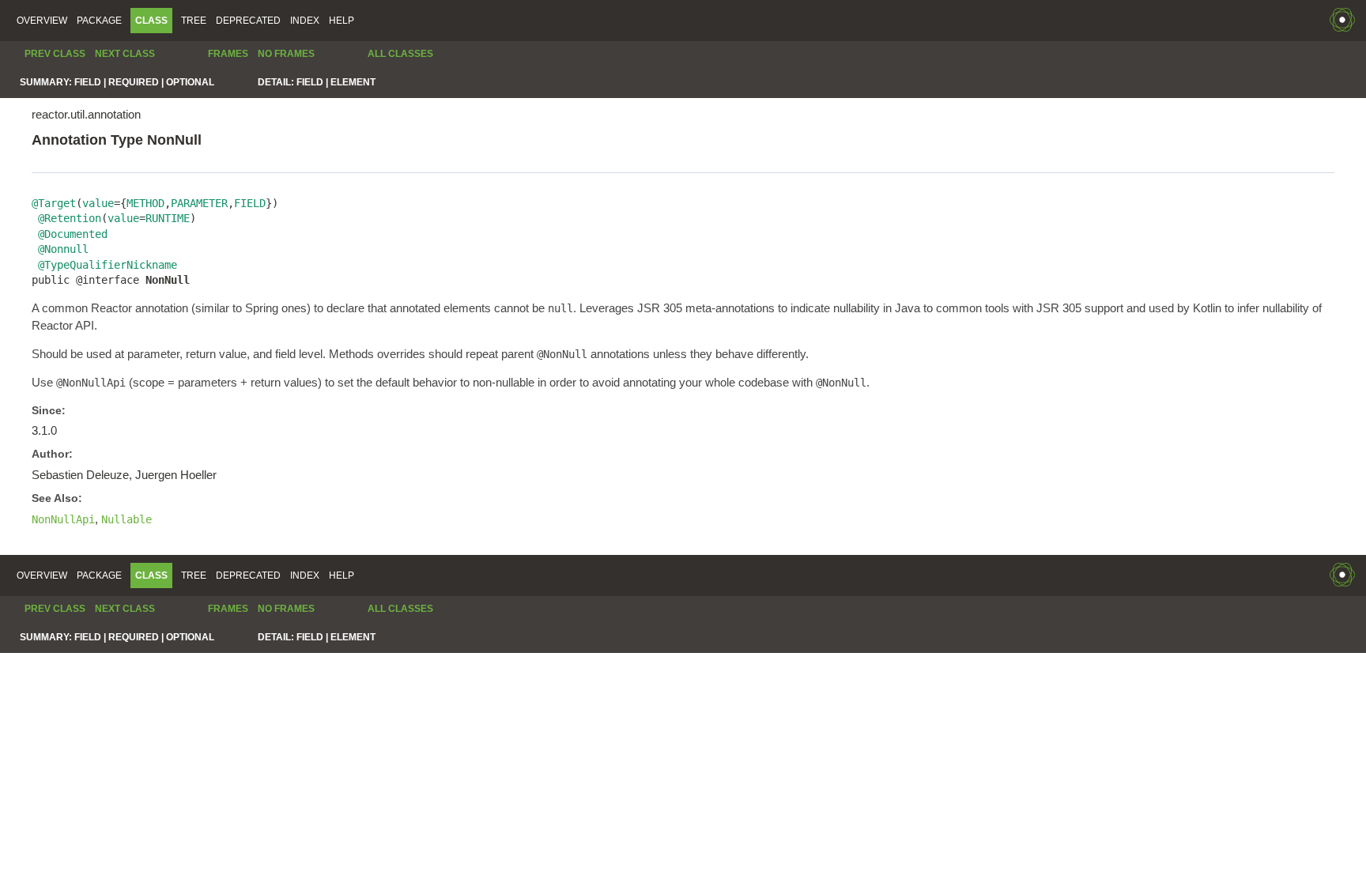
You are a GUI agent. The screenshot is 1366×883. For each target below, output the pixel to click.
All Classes (400, 53)
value (98, 203)
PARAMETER (199, 203)
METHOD (145, 203)
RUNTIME (167, 218)
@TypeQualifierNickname (107, 264)
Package (99, 20)
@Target (54, 203)
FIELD (250, 203)
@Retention (69, 218)
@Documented (73, 234)
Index (304, 20)
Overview (42, 20)
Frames (228, 53)
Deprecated (248, 20)
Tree (193, 20)
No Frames (286, 53)
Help (341, 20)
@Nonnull (63, 249)
